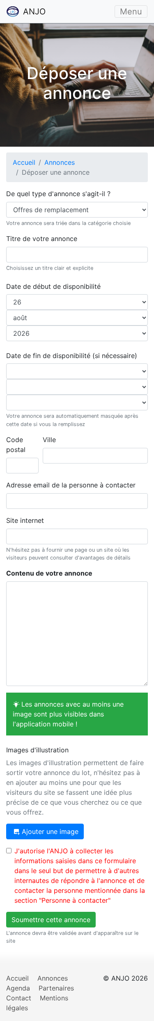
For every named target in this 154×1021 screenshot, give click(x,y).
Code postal (15, 445)
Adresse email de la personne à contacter (71, 485)
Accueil (24, 162)
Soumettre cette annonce (50, 920)
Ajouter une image (49, 831)
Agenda (18, 988)
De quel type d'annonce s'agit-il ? (58, 194)
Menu (131, 11)
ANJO (33, 11)
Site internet (25, 520)
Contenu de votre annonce (49, 573)
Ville (49, 440)
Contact (18, 998)
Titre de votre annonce (41, 238)
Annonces (59, 162)
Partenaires (56, 988)
